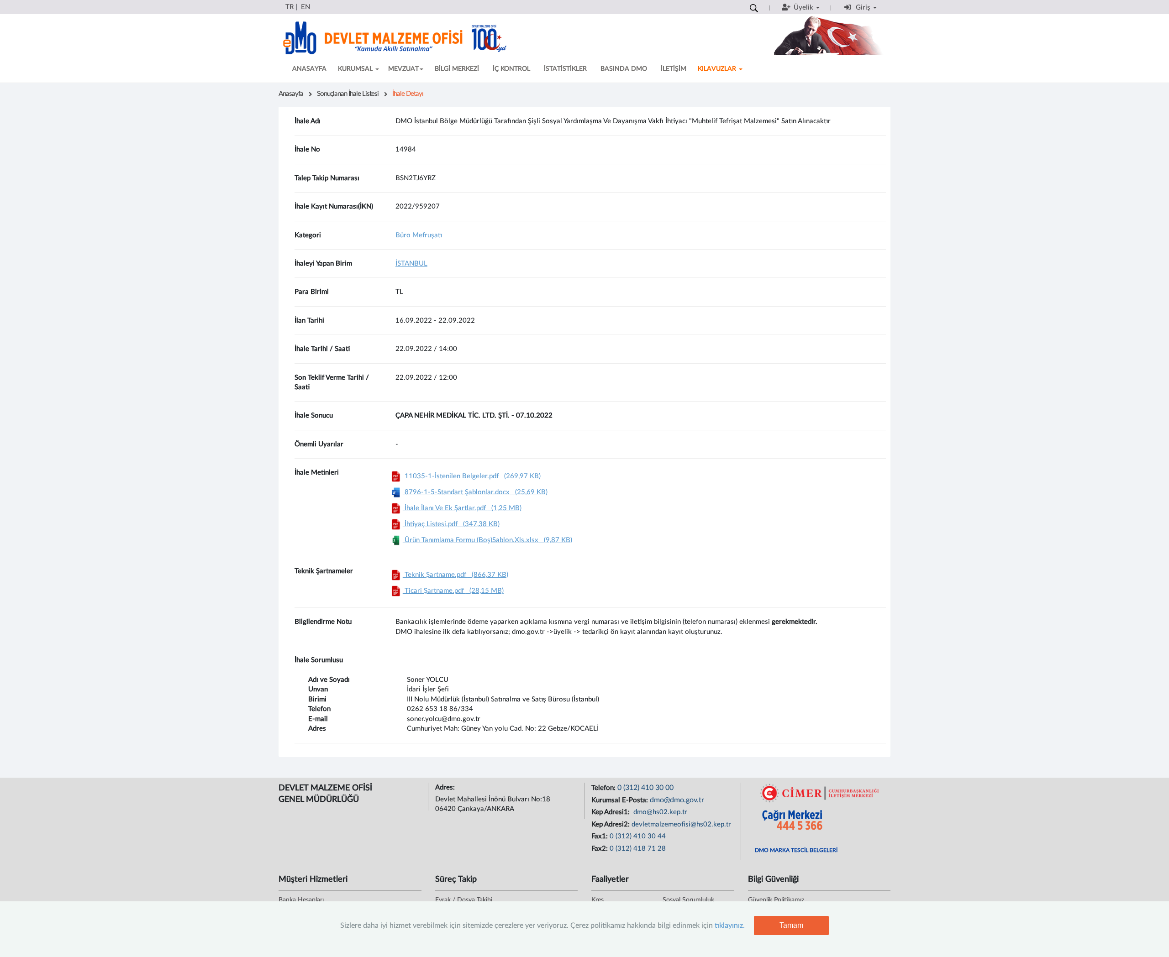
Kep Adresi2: (611, 824)
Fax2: (600, 848)
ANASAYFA (309, 69)
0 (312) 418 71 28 (638, 848)
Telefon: (604, 787)
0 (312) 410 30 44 (638, 836)
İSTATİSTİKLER (565, 69)
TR (289, 7)
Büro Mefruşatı (418, 235)
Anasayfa (291, 93)
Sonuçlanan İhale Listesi (348, 93)
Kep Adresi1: (611, 812)
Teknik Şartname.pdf (455, 574)
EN (305, 7)
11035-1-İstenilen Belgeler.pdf (472, 476)
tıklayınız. (730, 925)
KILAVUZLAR (718, 69)
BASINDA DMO (623, 69)
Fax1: (600, 836)
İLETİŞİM (673, 69)
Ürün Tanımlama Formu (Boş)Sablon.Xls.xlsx (487, 540)
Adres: (446, 787)
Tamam (791, 925)
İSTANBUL (411, 263)
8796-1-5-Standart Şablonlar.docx (475, 492)
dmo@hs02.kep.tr (659, 812)
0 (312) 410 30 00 (645, 787)
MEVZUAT (403, 69)
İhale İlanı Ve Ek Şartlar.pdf (462, 508)
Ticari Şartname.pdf (453, 590)
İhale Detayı (407, 93)
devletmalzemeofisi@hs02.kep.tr (681, 824)
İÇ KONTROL (511, 69)
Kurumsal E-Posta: (620, 800)
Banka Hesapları (301, 900)
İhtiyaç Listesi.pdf (451, 524)
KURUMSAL (356, 69)
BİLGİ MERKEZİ (457, 69)
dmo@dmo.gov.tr (677, 800)
